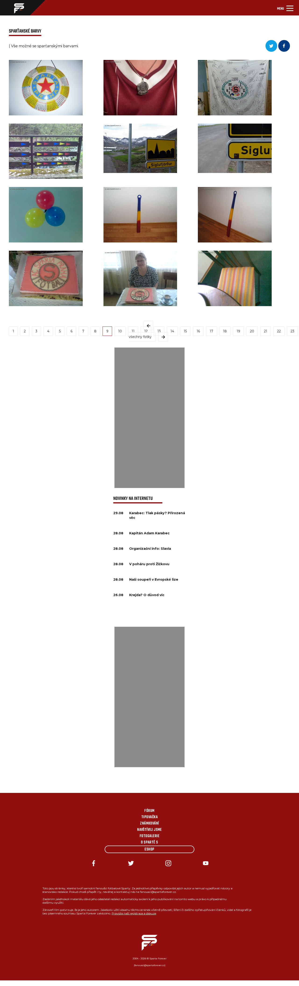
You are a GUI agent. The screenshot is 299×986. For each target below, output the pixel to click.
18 (225, 331)
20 (252, 331)
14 (172, 331)
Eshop (149, 850)
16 (198, 331)
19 (238, 331)
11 (133, 331)
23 (292, 331)
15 (185, 331)
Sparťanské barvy (25, 31)
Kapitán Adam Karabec (149, 533)
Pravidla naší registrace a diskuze (134, 913)
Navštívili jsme (149, 830)
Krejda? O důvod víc (146, 595)
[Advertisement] (149, 418)
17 (211, 331)
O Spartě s (149, 842)
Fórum (149, 811)
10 (120, 331)
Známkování (149, 824)
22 (279, 331)
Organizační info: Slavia (150, 548)
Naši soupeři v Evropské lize (153, 579)
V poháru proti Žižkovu (149, 564)
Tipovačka (149, 817)
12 (146, 331)
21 (265, 331)
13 (159, 331)
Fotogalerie (149, 836)
